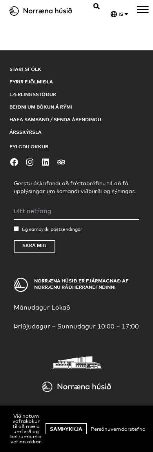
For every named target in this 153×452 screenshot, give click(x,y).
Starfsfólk (25, 69)
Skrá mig (34, 245)
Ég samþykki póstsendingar (52, 229)
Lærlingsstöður (32, 94)
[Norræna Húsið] (45, 11)
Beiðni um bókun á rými (40, 107)
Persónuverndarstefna (118, 429)
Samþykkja (66, 429)
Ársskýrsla (25, 132)
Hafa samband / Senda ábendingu (55, 119)
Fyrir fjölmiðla (31, 82)
